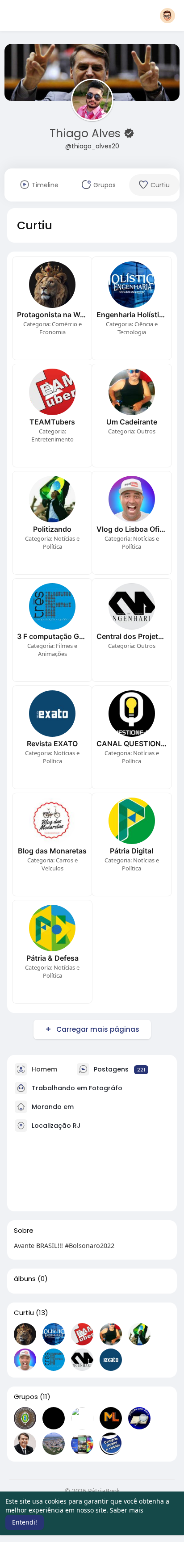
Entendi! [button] (24, 1522)
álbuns (25, 1278)
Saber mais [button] (126, 1510)
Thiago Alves (87, 133)
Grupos (26, 1396)
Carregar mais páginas (97, 1029)
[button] (167, 15)
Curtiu (24, 1312)
